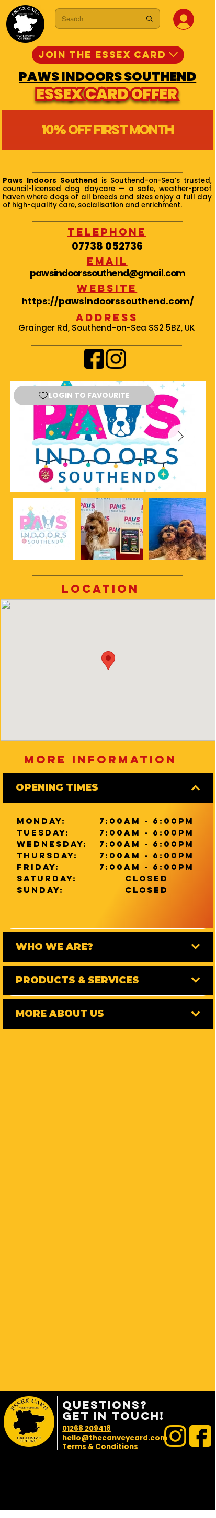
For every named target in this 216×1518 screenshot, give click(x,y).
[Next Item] (181, 437)
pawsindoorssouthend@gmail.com (107, 273)
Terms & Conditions (100, 1447)
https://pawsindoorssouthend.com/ (107, 301)
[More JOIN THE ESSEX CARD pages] (173, 54)
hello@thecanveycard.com (114, 1438)
